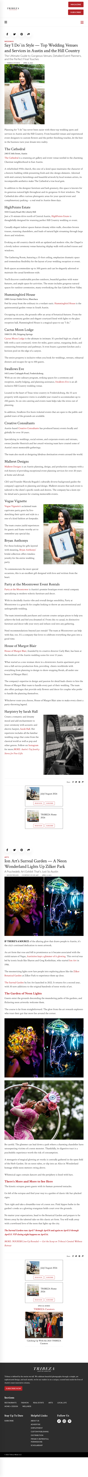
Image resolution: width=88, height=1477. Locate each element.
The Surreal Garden (14, 982)
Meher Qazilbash (14, 1402)
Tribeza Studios (13, 63)
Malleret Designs (12, 466)
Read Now (38, 803)
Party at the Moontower (16, 589)
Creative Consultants (28, 428)
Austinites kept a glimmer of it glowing (46, 956)
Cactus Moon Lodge (14, 338)
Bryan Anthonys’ (27, 550)
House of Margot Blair (15, 651)
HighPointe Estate (60, 216)
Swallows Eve (62, 381)
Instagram (33, 745)
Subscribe (49, 803)
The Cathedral (11, 158)
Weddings (9, 41)
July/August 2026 (49, 793)
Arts (6, 857)
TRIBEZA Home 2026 (49, 816)
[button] (26, 1323)
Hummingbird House (64, 303)
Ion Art (73, 960)
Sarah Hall (25, 729)
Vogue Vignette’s (12, 506)
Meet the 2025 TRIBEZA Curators (44, 1340)
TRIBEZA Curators (44, 1309)
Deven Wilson (13, 875)
